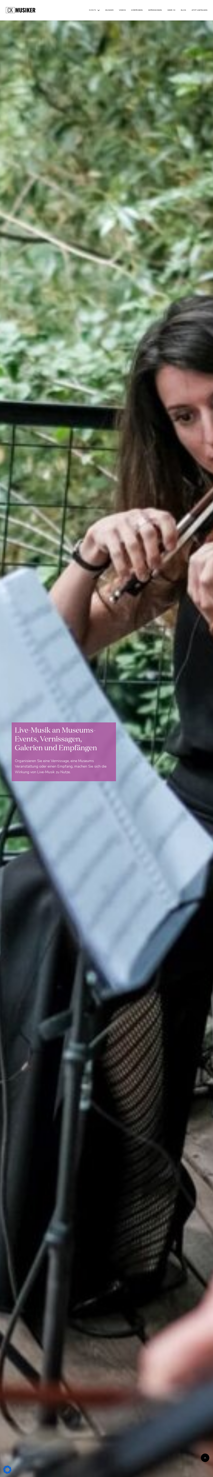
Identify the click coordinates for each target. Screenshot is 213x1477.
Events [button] (92, 10)
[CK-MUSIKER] (21, 10)
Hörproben (137, 10)
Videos (122, 10)
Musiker (109, 10)
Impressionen (155, 10)
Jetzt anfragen (199, 10)
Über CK (171, 10)
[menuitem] (95, 10)
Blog (183, 10)
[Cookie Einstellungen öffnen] (7, 1469)
